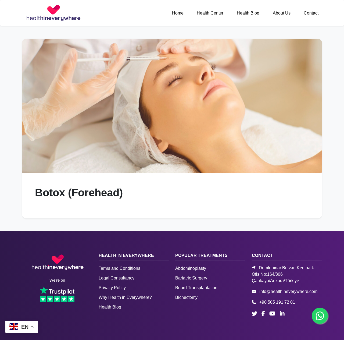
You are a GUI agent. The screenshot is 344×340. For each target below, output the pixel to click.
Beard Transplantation (196, 287)
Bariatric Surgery (191, 278)
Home (178, 12)
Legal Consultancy (116, 278)
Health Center (210, 12)
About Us (282, 12)
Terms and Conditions (119, 268)
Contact (311, 12)
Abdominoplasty (190, 268)
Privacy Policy (112, 287)
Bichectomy (186, 297)
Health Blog (248, 12)
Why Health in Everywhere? (125, 297)
